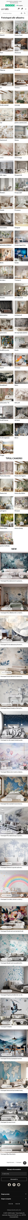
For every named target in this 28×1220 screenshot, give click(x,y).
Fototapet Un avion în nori (8, 1122)
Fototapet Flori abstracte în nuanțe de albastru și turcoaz (12, 581)
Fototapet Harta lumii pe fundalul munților (12, 1090)
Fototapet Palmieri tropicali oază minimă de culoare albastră (12, 867)
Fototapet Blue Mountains (8, 1154)
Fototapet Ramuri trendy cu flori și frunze (12, 708)
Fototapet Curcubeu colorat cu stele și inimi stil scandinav (12, 899)
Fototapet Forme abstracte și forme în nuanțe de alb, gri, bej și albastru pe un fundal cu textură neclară (12, 644)
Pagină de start (10, 1162)
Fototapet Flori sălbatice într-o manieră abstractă (12, 612)
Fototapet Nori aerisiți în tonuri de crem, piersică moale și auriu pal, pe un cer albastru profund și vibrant (12, 803)
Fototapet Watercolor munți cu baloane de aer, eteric (12, 772)
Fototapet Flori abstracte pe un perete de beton (12, 835)
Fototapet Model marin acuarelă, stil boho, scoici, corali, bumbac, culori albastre (12, 963)
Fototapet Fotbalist (6, 1026)
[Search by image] (21, 13)
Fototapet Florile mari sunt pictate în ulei (12, 931)
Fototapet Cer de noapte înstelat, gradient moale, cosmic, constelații (12, 740)
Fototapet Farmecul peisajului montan (11, 1058)
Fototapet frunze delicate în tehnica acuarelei (12, 676)
